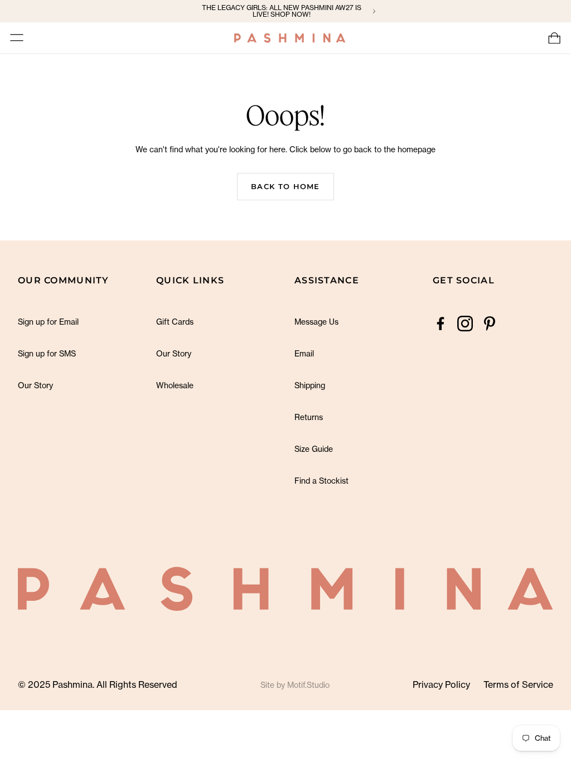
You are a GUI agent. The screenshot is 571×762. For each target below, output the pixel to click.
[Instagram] (465, 323)
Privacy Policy (441, 684)
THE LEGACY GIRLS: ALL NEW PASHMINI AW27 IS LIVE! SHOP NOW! (281, 11)
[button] (17, 38)
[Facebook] (440, 323)
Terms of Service (518, 684)
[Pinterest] (489, 323)
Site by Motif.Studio (295, 684)
